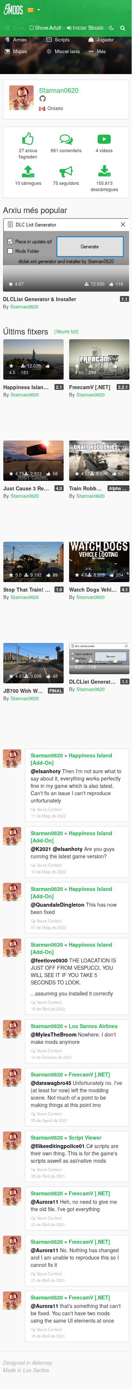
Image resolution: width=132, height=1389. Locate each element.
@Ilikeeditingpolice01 (58, 1145)
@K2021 (41, 848)
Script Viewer (85, 1137)
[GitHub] (42, 98)
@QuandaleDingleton (57, 904)
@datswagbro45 (51, 1082)
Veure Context (49, 809)
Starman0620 (59, 90)
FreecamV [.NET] (89, 1074)
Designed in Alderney (27, 1362)
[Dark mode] (111, 27)
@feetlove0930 (49, 960)
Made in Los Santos (26, 1370)
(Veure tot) (66, 331)
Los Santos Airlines (93, 1026)
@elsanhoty (46, 771)
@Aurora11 (45, 1201)
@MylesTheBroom (53, 1034)
